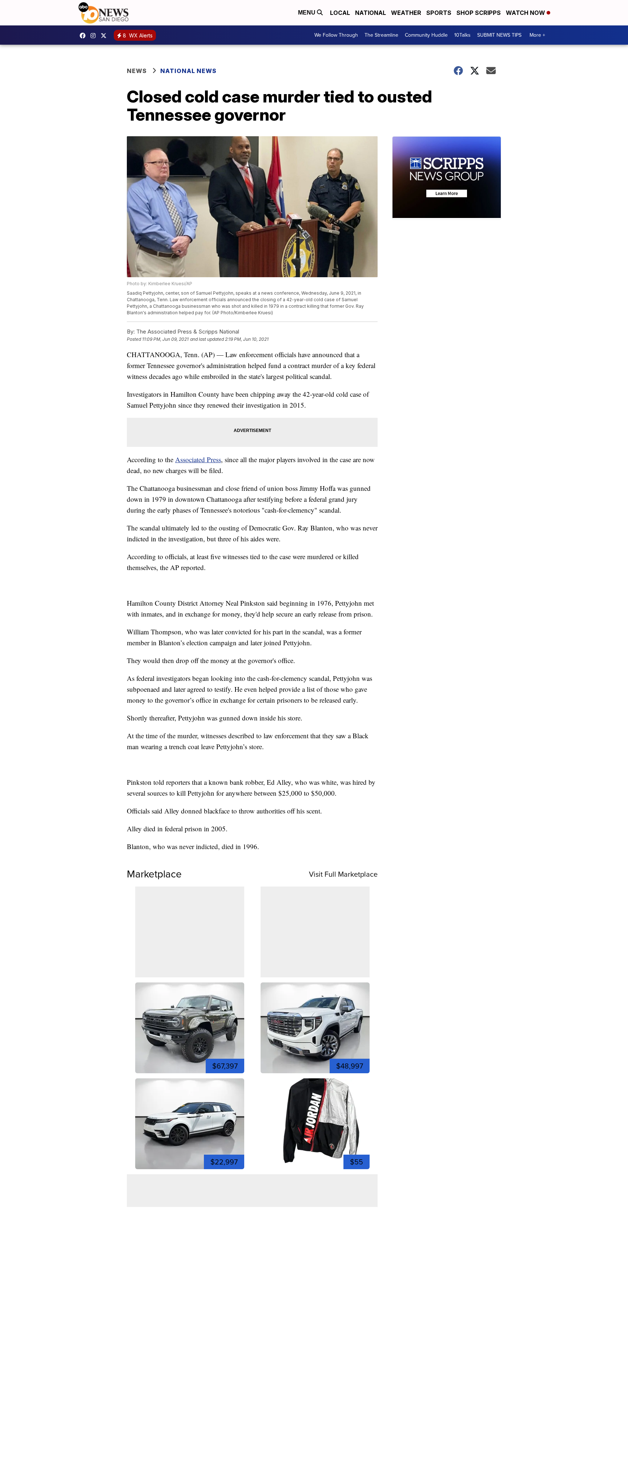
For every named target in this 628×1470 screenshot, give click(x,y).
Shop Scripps (478, 12)
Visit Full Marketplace (343, 874)
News (137, 70)
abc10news (84, 36)
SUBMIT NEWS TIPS (499, 35)
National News (188, 70)
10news (105, 36)
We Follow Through (336, 35)
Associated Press (198, 459)
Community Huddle (426, 35)
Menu (307, 12)
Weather (406, 12)
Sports (438, 12)
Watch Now (526, 12)
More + (537, 35)
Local (340, 12)
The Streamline (381, 35)
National (370, 12)
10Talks (462, 35)
